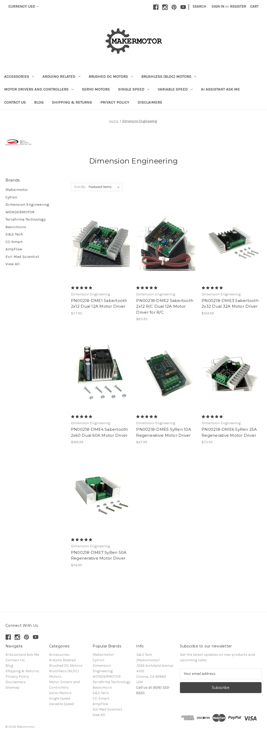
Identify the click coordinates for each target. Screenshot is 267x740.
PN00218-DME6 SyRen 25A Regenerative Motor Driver (229, 432)
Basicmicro (15, 227)
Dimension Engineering (27, 204)
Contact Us (15, 102)
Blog (39, 102)
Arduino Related (59, 76)
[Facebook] (156, 7)
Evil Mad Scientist (22, 256)
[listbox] (105, 187)
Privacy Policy (114, 102)
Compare (99, 248)
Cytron (11, 197)
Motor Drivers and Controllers (36, 89)
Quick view (99, 238)
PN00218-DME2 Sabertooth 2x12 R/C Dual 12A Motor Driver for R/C (164, 306)
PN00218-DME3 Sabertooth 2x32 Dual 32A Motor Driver (230, 303)
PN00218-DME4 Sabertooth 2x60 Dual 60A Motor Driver (99, 432)
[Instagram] (165, 7)
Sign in (218, 6)
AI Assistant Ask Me (220, 89)
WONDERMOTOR (19, 212)
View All (12, 264)
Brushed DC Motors (108, 76)
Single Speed (131, 89)
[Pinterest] (174, 7)
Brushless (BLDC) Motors (166, 76)
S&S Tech (14, 234)
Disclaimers (150, 102)
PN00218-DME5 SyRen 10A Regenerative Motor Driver (163, 432)
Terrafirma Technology (25, 219)
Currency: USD (22, 6)
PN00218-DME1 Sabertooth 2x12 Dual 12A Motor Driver (99, 303)
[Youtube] (183, 7)
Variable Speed (173, 89)
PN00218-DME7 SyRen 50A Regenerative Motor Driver (99, 555)
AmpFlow (13, 249)
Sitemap (12, 687)
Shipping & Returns (72, 102)
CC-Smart (14, 241)
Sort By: (80, 187)
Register (238, 6)
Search (199, 6)
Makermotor (16, 189)
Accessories (16, 76)
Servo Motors (96, 89)
